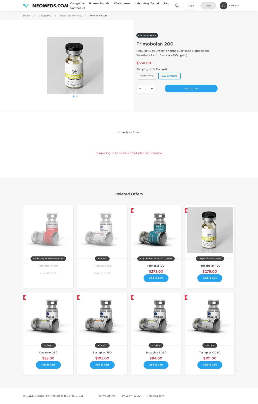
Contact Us (77, 8)
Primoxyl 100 (156, 265)
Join (208, 5)
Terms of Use (107, 396)
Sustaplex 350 (102, 352)
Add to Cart (191, 88)
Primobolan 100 (209, 265)
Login (191, 5)
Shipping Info (155, 396)
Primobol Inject (48, 265)
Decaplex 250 (48, 352)
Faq (166, 3)
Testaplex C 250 (209, 352)
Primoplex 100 (102, 265)
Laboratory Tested (147, 3)
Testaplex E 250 (156, 352)
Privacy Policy (131, 396)
